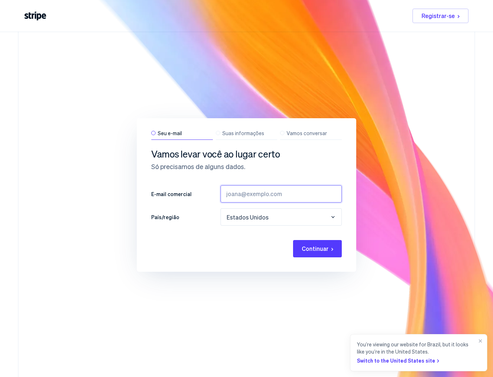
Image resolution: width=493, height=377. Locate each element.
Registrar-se (438, 15)
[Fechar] (479, 352)
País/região (165, 217)
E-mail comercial (171, 194)
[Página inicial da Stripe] (35, 16)
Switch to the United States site (396, 360)
